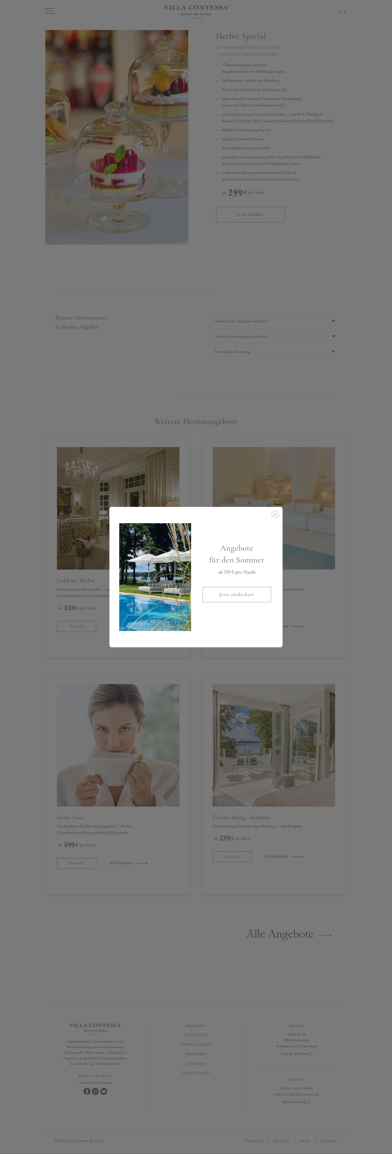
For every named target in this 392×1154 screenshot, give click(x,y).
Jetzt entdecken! (236, 594)
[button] (275, 514)
